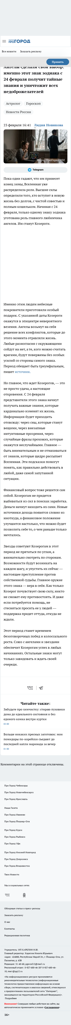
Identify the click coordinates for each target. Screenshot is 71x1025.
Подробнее (11, 998)
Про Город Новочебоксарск (19, 792)
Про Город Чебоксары (16, 785)
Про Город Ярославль (15, 799)
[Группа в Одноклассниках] (24, 895)
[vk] (30, 688)
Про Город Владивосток (17, 865)
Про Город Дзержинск (16, 859)
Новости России (18, 112)
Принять (58, 62)
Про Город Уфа (12, 843)
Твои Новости (11, 874)
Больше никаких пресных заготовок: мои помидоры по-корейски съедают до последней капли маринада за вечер (33, 741)
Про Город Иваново (14, 814)
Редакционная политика (17, 935)
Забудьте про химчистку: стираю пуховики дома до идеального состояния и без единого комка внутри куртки (34, 716)
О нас (7, 922)
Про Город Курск (13, 830)
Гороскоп (33, 103)
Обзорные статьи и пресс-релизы (22, 908)
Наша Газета (11, 807)
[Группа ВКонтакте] (7, 895)
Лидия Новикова (48, 125)
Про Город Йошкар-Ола (17, 821)
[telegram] (42, 688)
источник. (23, 372)
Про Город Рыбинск (14, 836)
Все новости (9, 51)
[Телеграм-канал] (35, 170)
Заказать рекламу (30, 51)
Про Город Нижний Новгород (20, 852)
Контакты (9, 928)
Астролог (13, 103)
